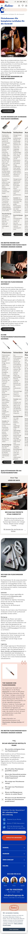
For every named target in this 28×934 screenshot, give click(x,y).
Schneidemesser (20, 462)
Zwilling (19, 722)
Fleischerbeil (8, 234)
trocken (15, 628)
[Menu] (1, 5)
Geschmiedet (6, 722)
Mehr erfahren (18, 923)
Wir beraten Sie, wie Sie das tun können (13, 530)
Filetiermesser (8, 462)
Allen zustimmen (14, 929)
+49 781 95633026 (14, 890)
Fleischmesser (8, 111)
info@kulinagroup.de (14, 895)
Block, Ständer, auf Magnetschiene (11, 651)
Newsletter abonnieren (14, 837)
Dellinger (13, 722)
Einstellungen (7, 925)
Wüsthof (5, 691)
